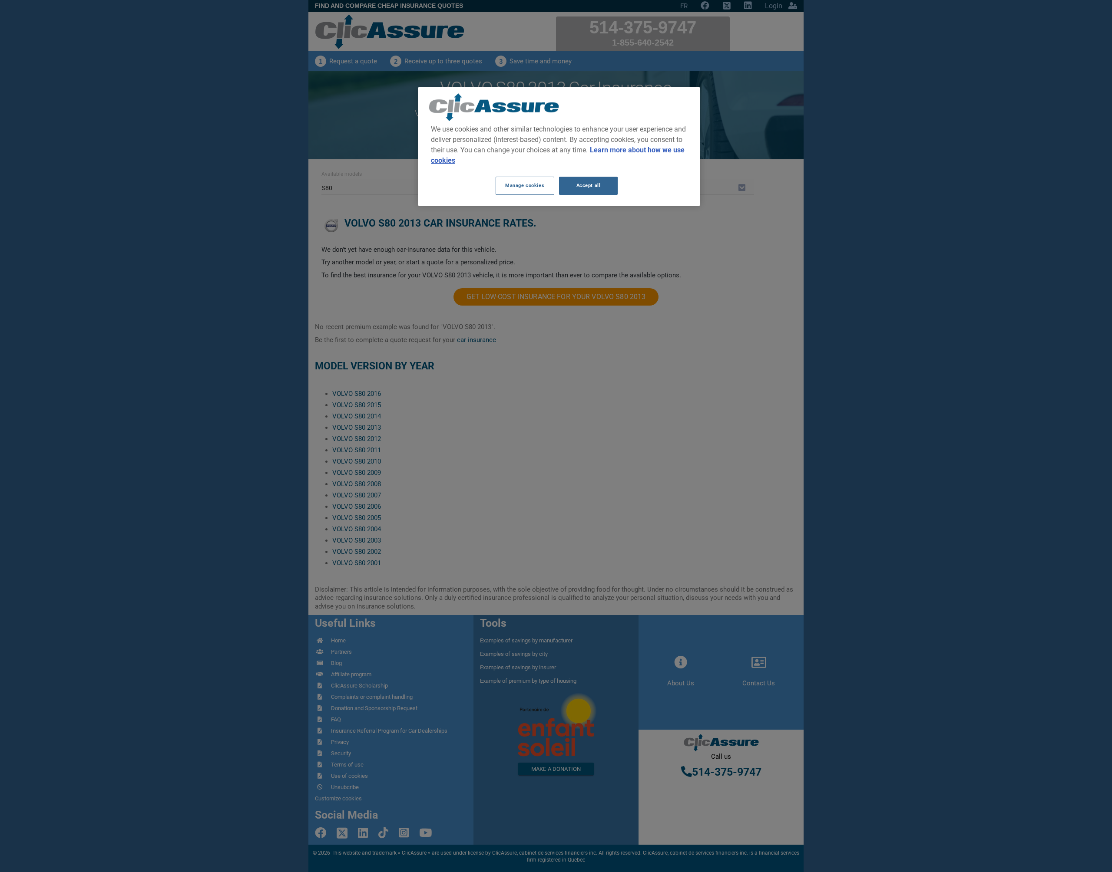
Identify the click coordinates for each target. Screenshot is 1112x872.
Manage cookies (524, 185)
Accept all (588, 185)
